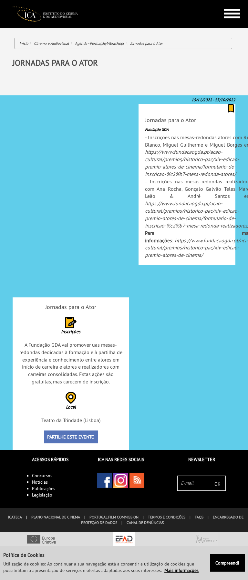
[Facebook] (104, 480)
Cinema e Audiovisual (51, 43)
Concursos (42, 476)
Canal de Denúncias (145, 522)
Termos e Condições (166, 517)
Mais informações (181, 570)
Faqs (199, 517)
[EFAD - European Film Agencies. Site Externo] (124, 540)
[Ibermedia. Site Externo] (206, 540)
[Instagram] (120, 480)
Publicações (43, 488)
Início (23, 43)
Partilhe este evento (71, 437)
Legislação (42, 495)
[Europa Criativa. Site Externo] (41, 540)
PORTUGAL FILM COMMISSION (114, 517)
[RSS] (136, 480)
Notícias (40, 482)
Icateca (15, 517)
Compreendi (227, 563)
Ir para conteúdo (227, 2)
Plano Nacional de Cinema (55, 517)
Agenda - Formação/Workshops (99, 43)
